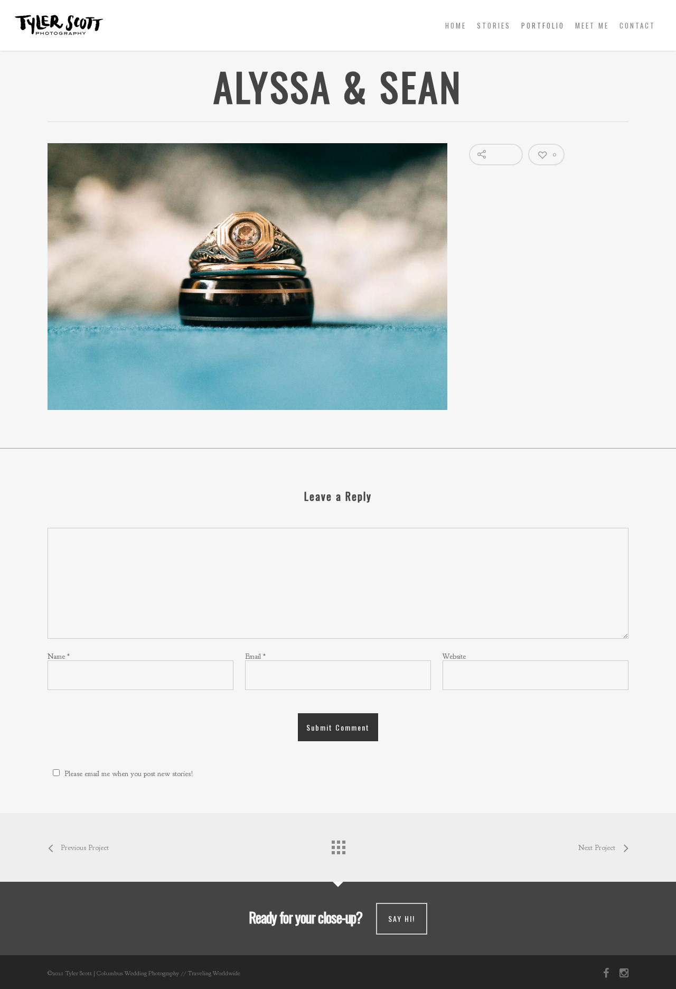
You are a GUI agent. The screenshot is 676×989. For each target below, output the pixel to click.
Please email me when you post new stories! (128, 773)
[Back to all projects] (338, 844)
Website (454, 656)
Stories (494, 25)
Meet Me (592, 25)
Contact (637, 25)
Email (255, 656)
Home (455, 25)
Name (59, 656)
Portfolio (543, 25)
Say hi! (401, 918)
